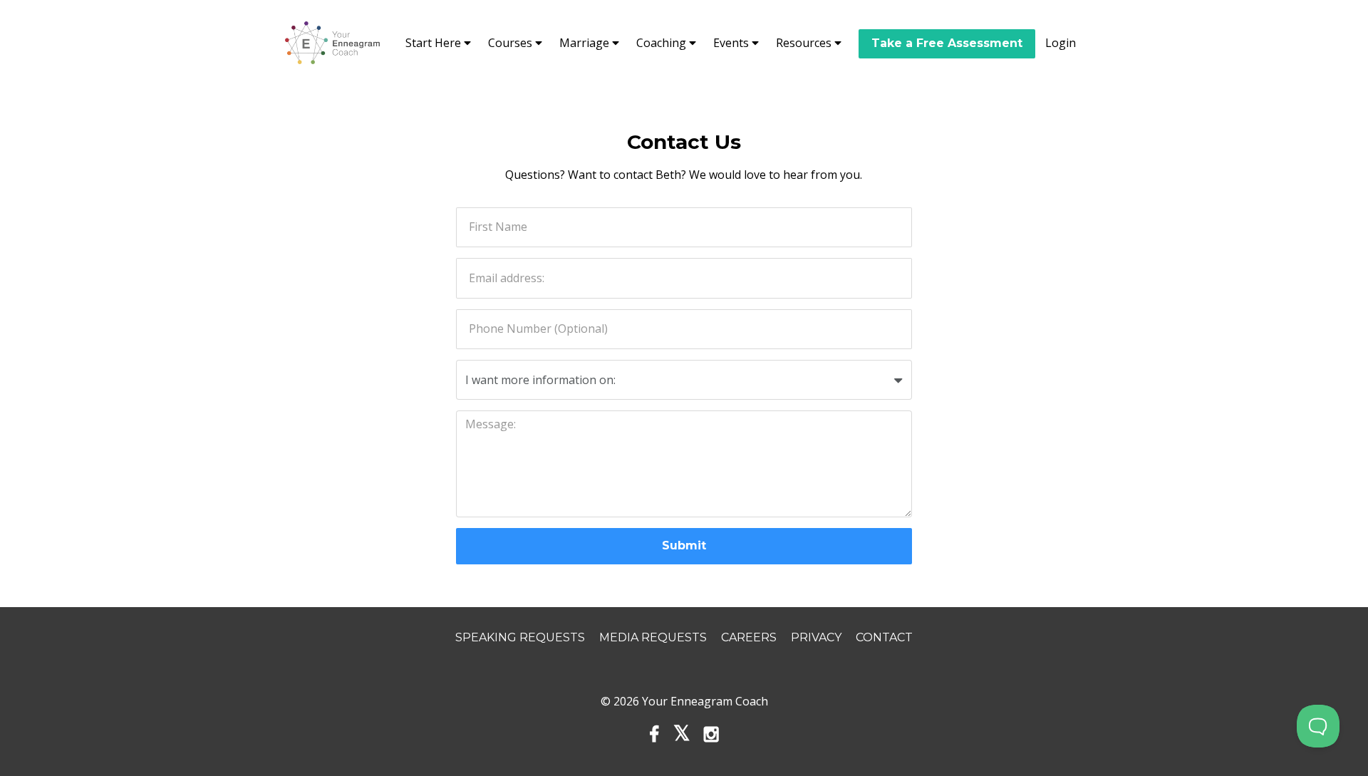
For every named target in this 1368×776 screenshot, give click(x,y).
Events (732, 43)
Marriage (585, 43)
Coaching (662, 43)
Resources (805, 43)
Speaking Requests (520, 637)
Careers (749, 637)
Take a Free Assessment (946, 43)
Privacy (816, 637)
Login (1060, 43)
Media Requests (653, 637)
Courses (511, 43)
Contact (884, 637)
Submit (684, 545)
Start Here (434, 43)
